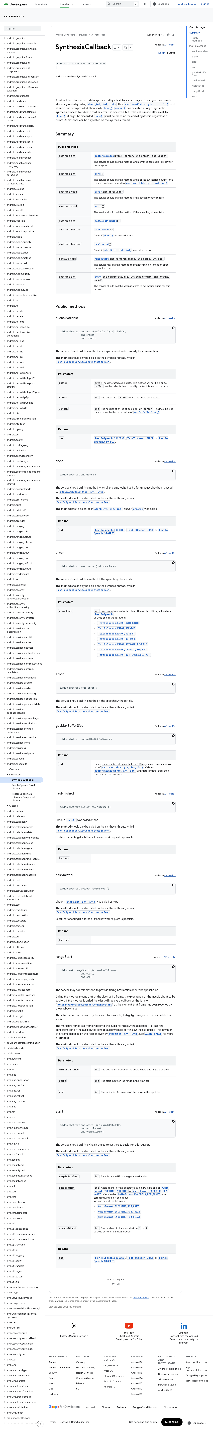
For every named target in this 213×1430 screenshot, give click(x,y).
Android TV (109, 1386)
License (64, 1422)
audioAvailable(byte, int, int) (146, 104)
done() (108, 108)
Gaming (80, 1362)
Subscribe (172, 1422)
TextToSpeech (104, 614)
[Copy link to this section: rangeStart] (75, 957)
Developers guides (168, 1374)
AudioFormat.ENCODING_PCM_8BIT (118, 1206)
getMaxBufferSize (106, 220)
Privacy (80, 1383)
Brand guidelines (80, 1422)
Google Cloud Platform (144, 1407)
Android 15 (136, 1372)
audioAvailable (104, 155)
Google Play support (196, 1375)
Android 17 (136, 1362)
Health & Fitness (84, 1372)
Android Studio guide (169, 1368)
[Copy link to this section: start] (66, 1112)
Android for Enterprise (60, 1367)
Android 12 (136, 1388)
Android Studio (187, 3)
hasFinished (102, 229)
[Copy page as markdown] (125, 47)
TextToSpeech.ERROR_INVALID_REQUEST (122, 649)
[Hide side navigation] (40, 1424)
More (86, 3)
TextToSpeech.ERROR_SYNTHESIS (118, 623)
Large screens (111, 1365)
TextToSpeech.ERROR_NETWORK (116, 638)
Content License (141, 1297)
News (52, 1383)
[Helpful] (168, 34)
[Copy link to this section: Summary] (77, 134)
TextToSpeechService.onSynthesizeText (82, 361)
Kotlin (161, 53)
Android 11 (136, 1393)
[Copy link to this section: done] (67, 461)
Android (53, 1362)
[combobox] (122, 4)
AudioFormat (153, 1033)
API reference (14, 16)
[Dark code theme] (173, 328)
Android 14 (137, 1378)
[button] (21, 38)
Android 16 (137, 1367)
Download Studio (167, 1384)
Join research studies (197, 1380)
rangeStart (102, 258)
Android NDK (165, 1389)
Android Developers (65, 34)
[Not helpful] (173, 34)
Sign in (205, 3)
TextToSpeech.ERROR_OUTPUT (116, 633)
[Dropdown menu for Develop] (74, 4)
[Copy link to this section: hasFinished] (77, 794)
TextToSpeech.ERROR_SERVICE (116, 628)
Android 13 (136, 1383)
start (98, 276)
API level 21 (170, 553)
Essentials (41, 3)
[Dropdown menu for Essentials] (51, 4)
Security (53, 1372)
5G (78, 1388)
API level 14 (170, 44)
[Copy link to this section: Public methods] (88, 307)
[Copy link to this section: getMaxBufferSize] (86, 726)
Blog (51, 1388)
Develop (65, 3)
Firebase (121, 1407)
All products (170, 1407)
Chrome (106, 1407)
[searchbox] (22, 28)
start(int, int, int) (102, 104)
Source (52, 1378)
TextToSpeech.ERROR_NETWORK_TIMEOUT (122, 644)
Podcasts (53, 1393)
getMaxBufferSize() (146, 412)
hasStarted (102, 244)
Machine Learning (85, 1367)
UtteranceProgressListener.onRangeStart (84, 1004)
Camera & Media (85, 1378)
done (98, 173)
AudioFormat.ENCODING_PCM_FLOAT (139, 1194)
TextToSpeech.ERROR (140, 438)
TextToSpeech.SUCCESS (109, 438)
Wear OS (108, 1370)
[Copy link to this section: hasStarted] (76, 875)
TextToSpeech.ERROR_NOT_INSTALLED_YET (124, 654)
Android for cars (112, 1381)
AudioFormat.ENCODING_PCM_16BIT (119, 1211)
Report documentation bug (196, 1369)
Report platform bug (196, 1362)
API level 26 (170, 957)
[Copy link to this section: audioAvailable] (81, 318)
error (98, 191)
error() (120, 108)
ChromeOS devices (114, 1376)
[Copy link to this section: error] (67, 553)
